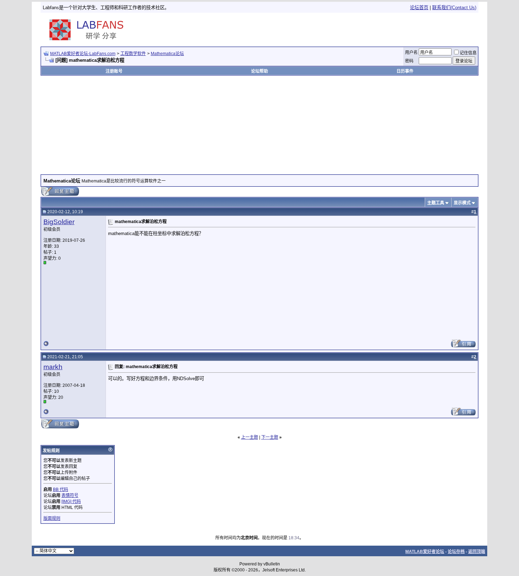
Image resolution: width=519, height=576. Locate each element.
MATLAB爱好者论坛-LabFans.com (82, 53)
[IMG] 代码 (71, 501)
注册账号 (114, 71)
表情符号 (69, 495)
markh (52, 367)
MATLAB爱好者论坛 (424, 551)
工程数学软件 (133, 53)
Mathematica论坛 (167, 53)
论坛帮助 (259, 71)
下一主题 (269, 437)
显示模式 (462, 202)
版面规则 (51, 518)
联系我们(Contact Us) (454, 7)
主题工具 (435, 202)
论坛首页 (419, 7)
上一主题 (249, 437)
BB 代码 (60, 489)
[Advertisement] (394, 29)
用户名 (411, 52)
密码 (409, 61)
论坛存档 (456, 551)
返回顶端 (476, 551)
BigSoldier (58, 222)
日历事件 (404, 71)
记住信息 (468, 52)
